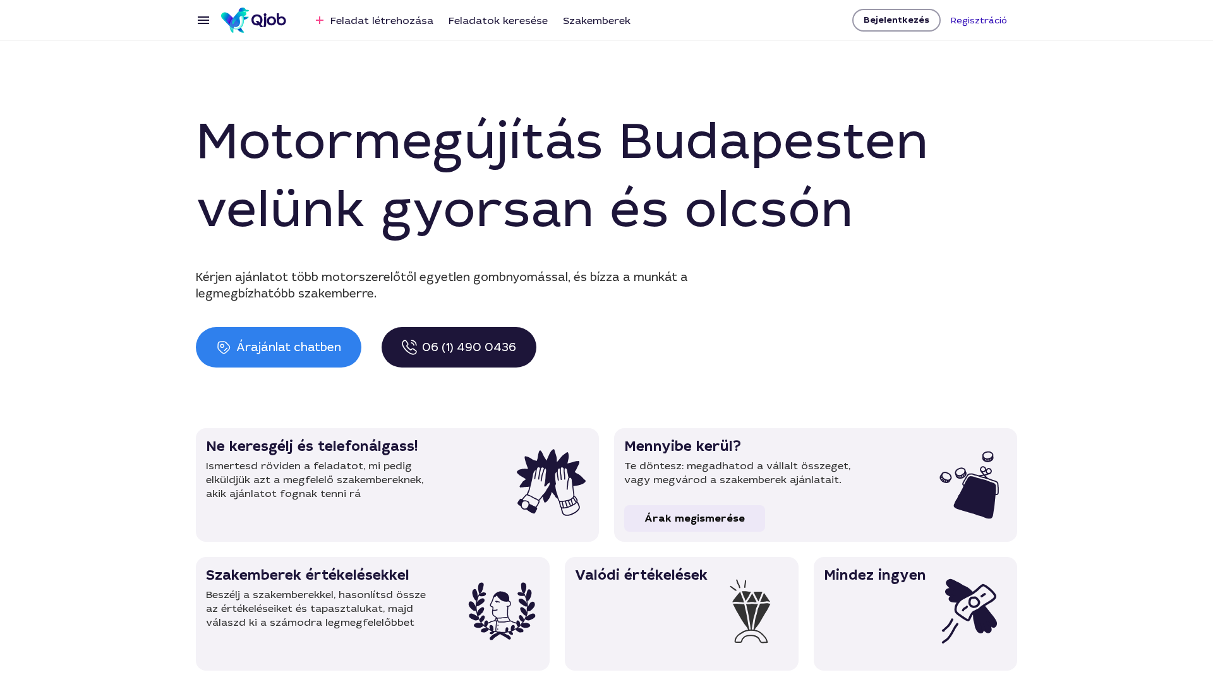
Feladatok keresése (498, 20)
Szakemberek (597, 20)
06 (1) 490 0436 (469, 347)
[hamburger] (203, 20)
